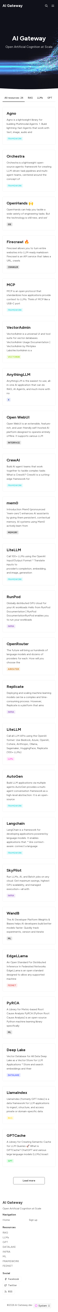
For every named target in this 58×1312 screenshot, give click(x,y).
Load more (29, 1180)
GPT (5, 1242)
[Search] (46, 5)
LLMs (6, 1237)
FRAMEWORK (11, 1261)
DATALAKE (9, 1246)
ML (4, 1256)
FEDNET (8, 1265)
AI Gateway (21, 1305)
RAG (5, 1232)
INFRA (6, 1251)
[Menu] (52, 5)
